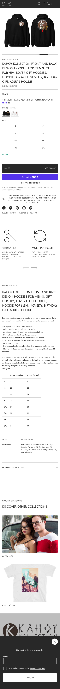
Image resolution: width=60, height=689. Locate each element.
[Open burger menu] (56, 4)
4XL (15, 148)
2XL (15, 140)
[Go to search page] (39, 4)
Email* (6, 656)
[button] (39, 4)
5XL (43, 148)
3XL (43, 140)
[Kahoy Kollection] (6, 3)
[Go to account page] (44, 4)
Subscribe (30, 678)
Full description (9, 213)
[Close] (55, 642)
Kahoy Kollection (10, 59)
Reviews (33, 213)
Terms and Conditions (37, 668)
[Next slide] (34, 268)
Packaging (23, 213)
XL (43, 133)
